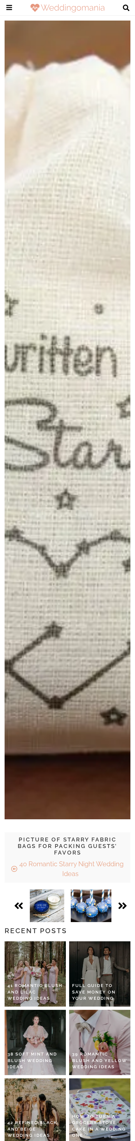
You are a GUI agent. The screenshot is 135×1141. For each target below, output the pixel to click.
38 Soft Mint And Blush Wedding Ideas (32, 1060)
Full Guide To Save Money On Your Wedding (94, 992)
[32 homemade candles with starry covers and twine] (47, 905)
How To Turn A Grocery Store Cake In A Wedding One (99, 1126)
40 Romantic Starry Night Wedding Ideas (71, 869)
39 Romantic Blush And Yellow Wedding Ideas (99, 1060)
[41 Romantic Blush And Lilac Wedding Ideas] (35, 974)
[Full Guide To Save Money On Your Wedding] (99, 974)
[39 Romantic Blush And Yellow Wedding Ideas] (99, 1042)
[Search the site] (126, 8)
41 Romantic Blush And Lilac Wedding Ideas (35, 992)
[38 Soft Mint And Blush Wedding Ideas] (35, 1042)
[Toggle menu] (9, 8)
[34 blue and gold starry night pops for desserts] (91, 905)
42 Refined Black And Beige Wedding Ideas (32, 1129)
